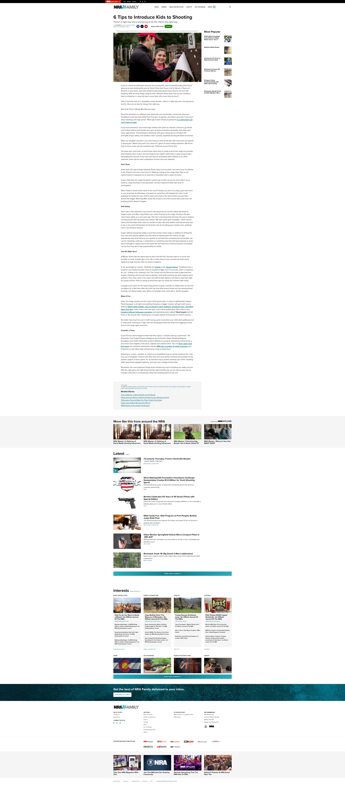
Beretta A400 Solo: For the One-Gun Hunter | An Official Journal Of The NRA (217, 625)
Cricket (158, 267)
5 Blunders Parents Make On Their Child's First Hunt (141, 400)
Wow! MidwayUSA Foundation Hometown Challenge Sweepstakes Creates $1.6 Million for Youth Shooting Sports (169, 480)
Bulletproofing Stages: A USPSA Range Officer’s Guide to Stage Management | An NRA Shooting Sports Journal (127, 642)
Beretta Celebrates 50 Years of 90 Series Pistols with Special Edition (169, 498)
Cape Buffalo (149, 621)
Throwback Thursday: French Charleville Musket (167, 458)
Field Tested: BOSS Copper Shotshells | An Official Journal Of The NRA (216, 617)
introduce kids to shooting (136, 387)
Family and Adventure (150, 717)
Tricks (184, 621)
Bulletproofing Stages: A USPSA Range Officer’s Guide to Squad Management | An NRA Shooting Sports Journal (127, 626)
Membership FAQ (209, 720)
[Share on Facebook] (138, 25)
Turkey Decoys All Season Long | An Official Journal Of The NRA (186, 617)
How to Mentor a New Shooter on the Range (138, 394)
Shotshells (216, 621)
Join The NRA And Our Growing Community (156, 773)
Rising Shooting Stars (182, 656)
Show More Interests (182, 677)
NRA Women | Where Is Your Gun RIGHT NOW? (217, 442)
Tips (127, 621)
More (127, 454)
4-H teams (125, 346)
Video (148, 544)
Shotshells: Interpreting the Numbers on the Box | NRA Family (186, 637)
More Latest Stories (179, 574)
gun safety (144, 388)
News (157, 7)
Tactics (180, 621)
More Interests (134, 591)
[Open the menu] (214, 7)
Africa (159, 621)
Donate (134, 1)
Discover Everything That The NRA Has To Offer (186, 773)
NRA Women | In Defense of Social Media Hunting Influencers (127, 442)
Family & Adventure (153, 464)
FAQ (151, 781)
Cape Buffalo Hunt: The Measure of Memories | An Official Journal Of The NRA (156, 617)
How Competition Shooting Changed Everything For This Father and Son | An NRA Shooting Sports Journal (156, 640)
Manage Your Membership (211, 722)
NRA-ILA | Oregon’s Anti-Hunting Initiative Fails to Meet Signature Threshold (217, 631)
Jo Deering (124, 387)
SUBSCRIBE (122, 695)
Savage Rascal (172, 267)
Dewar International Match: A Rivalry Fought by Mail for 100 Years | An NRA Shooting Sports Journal (156, 626)
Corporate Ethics (136, 781)
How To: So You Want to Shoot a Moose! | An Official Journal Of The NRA (127, 617)
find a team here (185, 343)
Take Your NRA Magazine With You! (125, 773)
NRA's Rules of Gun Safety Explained (135, 405)
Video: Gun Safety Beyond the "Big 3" (135, 402)
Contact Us (116, 714)
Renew (129, 1)
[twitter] (142, 25)
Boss (211, 621)
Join (124, 1)
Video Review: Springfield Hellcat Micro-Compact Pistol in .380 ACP (171, 536)
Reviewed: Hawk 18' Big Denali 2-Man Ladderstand (168, 553)
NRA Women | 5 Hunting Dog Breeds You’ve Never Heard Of (186, 442)
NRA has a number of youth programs (172, 346)
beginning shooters (134, 388)
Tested (207, 621)
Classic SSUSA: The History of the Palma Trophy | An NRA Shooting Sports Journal (157, 633)
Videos (164, 7)
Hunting (149, 560)
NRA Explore (177, 717)
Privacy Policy (116, 781)
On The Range (200, 7)
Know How (118, 621)
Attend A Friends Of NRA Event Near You (217, 773)
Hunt (154, 621)
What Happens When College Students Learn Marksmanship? (145, 397)
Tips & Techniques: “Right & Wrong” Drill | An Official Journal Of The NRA (187, 625)
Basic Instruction (176, 7)
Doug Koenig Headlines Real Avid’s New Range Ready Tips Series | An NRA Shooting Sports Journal (126, 634)
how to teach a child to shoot (154, 387)
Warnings (145, 781)
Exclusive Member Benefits (211, 717)
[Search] (230, 7)
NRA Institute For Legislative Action (183, 714)
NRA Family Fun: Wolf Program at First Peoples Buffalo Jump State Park (170, 517)
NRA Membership (209, 714)
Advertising (116, 717)
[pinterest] (146, 25)
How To (123, 621)
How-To (189, 7)
